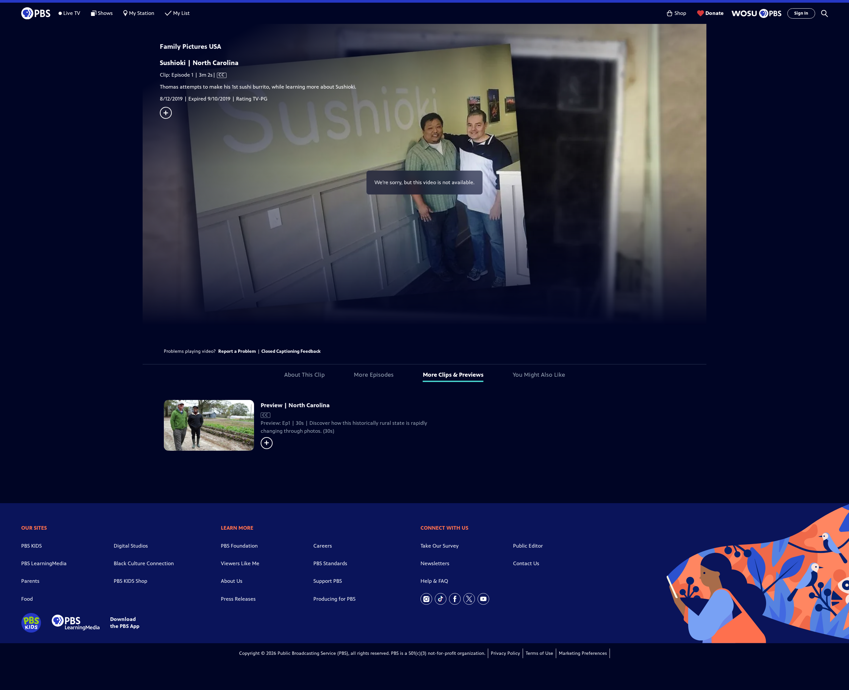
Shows (105, 13)
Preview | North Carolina (295, 405)
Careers (322, 546)
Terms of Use (539, 653)
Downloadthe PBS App (124, 622)
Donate (714, 13)
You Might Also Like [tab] (539, 374)
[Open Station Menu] (755, 13)
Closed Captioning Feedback (291, 351)
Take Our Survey (440, 546)
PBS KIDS (31, 546)
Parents (30, 581)
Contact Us (526, 563)
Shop (680, 13)
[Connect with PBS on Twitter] (469, 599)
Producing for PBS (334, 599)
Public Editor (528, 546)
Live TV (71, 13)
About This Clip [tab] (304, 374)
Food (27, 599)
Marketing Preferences (583, 653)
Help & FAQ (434, 581)
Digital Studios (131, 546)
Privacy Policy (505, 653)
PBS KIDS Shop (130, 581)
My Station (141, 13)
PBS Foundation (239, 546)
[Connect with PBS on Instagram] (426, 599)
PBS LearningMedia (44, 563)
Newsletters (435, 563)
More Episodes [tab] (374, 374)
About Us (231, 581)
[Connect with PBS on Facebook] (455, 599)
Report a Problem (237, 351)
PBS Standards (330, 563)
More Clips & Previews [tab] (453, 374)
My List (181, 13)
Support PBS (327, 581)
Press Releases (238, 599)
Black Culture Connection (144, 563)
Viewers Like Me (240, 563)
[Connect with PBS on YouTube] (483, 599)
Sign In (801, 13)
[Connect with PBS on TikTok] (440, 599)
